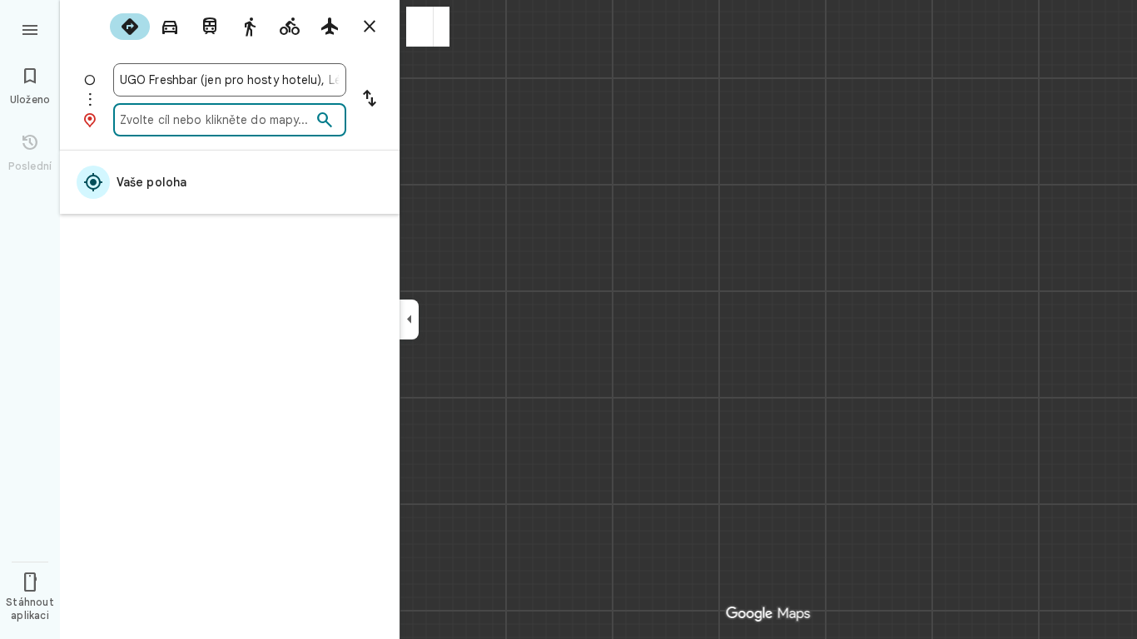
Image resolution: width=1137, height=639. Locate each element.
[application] (568, 319)
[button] (420, 27)
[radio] (130, 26)
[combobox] (230, 80)
